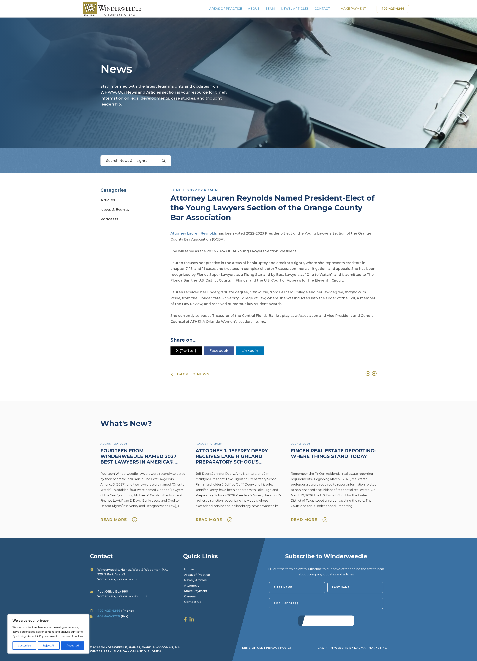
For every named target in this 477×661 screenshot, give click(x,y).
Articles (107, 200)
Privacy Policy (279, 647)
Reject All (48, 645)
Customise (24, 645)
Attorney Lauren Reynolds (193, 233)
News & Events (114, 209)
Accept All (73, 645)
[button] (165, 161)
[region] (48, 634)
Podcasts (109, 219)
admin (211, 190)
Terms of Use (251, 647)
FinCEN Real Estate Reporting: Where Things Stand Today (333, 453)
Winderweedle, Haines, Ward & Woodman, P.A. (132, 569)
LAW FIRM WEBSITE (333, 647)
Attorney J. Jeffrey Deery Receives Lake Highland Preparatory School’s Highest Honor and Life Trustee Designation (232, 462)
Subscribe (326, 620)
